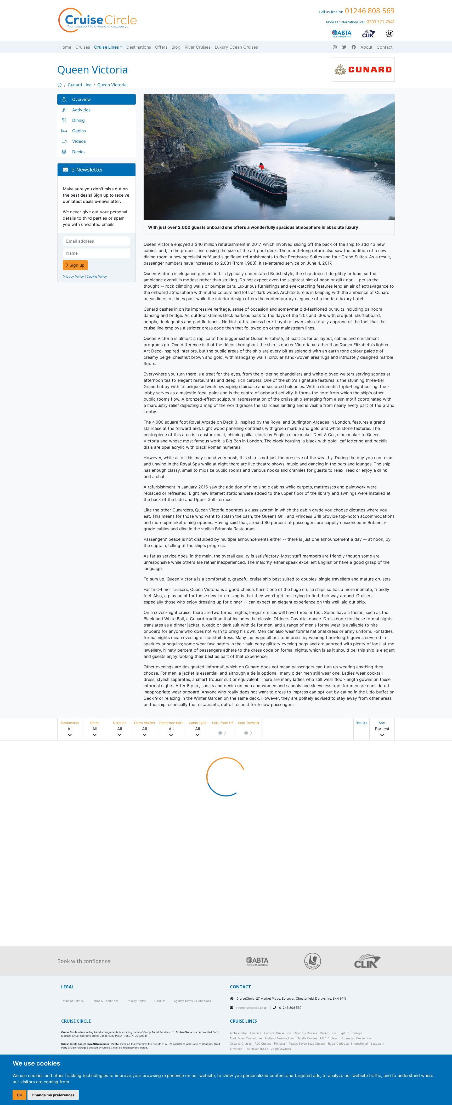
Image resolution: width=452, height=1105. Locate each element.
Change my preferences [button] (53, 1095)
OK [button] (19, 1095)
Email (174, 132)
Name (173, 114)
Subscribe (180, 161)
